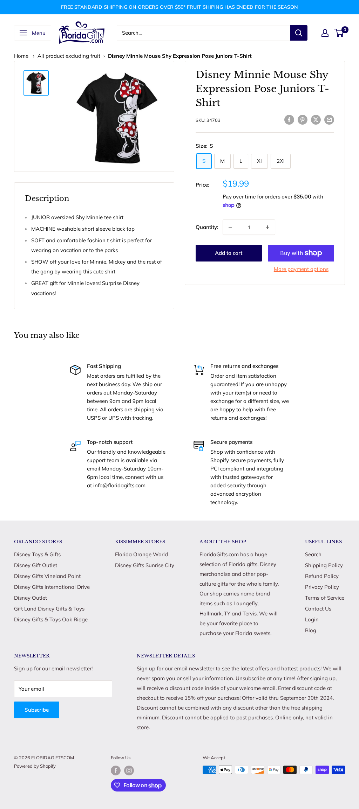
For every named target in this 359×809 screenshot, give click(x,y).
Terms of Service (324, 597)
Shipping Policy (324, 565)
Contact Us (318, 608)
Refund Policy (322, 576)
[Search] (298, 33)
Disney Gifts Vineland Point (47, 576)
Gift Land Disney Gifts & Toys (49, 608)
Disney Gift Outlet (35, 565)
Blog (310, 630)
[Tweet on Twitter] (316, 119)
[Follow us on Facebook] (116, 770)
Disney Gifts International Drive (52, 587)
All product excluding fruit (69, 56)
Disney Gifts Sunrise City (144, 565)
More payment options (301, 269)
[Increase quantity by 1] (267, 227)
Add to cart (228, 253)
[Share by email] (329, 119)
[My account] (324, 33)
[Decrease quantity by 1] (230, 227)
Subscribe (37, 709)
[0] (339, 33)
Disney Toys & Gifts (37, 554)
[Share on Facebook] (289, 119)
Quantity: (207, 227)
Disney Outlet (30, 597)
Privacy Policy (322, 587)
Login (312, 619)
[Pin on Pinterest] (302, 119)
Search (313, 554)
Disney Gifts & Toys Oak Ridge (51, 619)
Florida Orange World (141, 554)
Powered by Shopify (35, 766)
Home (21, 56)
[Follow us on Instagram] (129, 770)
